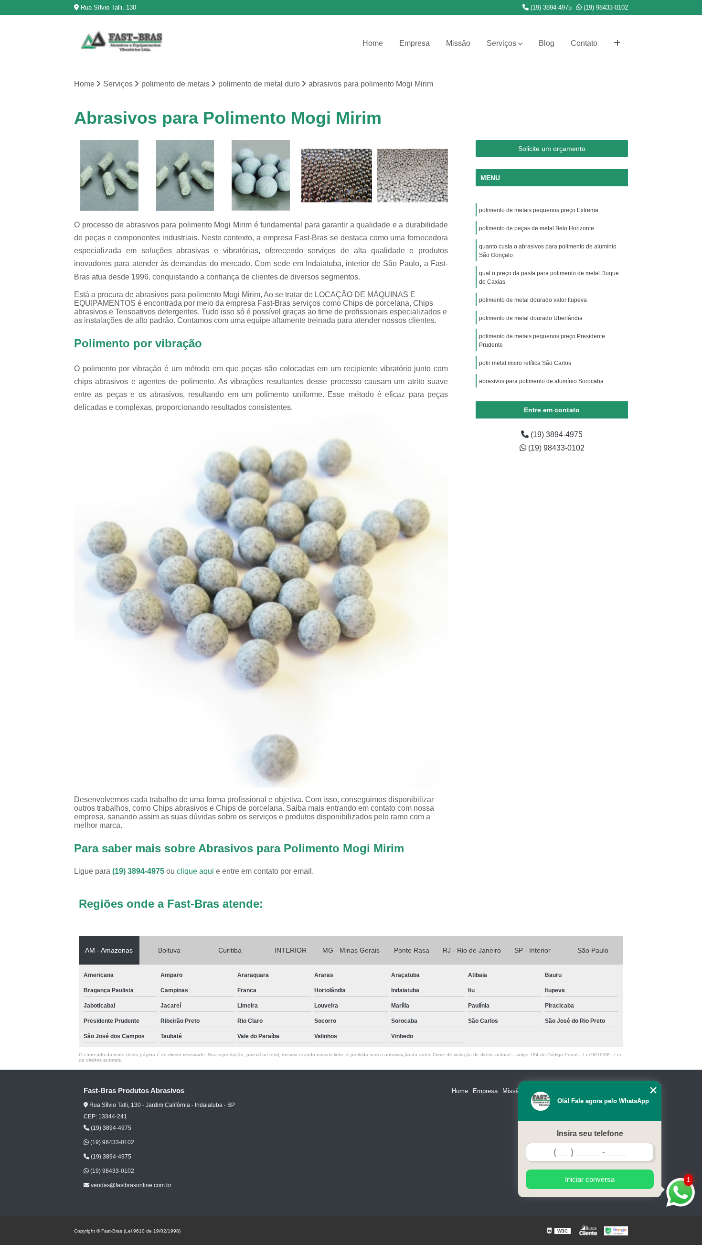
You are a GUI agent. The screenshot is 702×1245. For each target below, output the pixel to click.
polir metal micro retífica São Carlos (525, 363)
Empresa (414, 43)
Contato (584, 43)
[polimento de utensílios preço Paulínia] (336, 175)
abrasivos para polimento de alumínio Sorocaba (541, 381)
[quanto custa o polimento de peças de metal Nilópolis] (109, 175)
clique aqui (195, 871)
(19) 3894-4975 (550, 7)
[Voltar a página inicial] (122, 43)
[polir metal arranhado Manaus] (412, 175)
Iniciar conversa (590, 1179)
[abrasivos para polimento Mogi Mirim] (261, 175)
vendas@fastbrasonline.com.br (130, 1185)
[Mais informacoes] (617, 43)
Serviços (501, 43)
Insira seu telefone (590, 1133)
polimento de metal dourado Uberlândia (531, 318)
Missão (458, 43)
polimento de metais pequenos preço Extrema (538, 210)
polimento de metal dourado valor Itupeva (533, 300)
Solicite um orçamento (551, 148)
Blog (546, 43)
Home (372, 43)
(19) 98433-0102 (605, 7)
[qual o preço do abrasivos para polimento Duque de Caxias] (185, 175)
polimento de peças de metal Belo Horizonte (536, 228)
